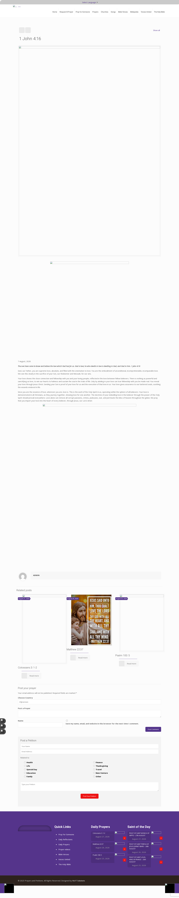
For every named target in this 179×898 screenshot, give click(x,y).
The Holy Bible (64, 864)
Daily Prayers (64, 844)
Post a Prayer (24, 708)
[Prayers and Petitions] (17, 10)
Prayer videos (64, 849)
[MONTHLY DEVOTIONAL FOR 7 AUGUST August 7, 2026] (172, 888)
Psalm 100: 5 (122, 655)
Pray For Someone (66, 834)
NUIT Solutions (78, 880)
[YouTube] (154, 880)
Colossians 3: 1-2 (27, 667)
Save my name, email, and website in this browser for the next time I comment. (102, 723)
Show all (156, 30)
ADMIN (36, 575)
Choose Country (25, 697)
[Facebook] (151, 880)
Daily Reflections (65, 839)
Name (20, 720)
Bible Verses (63, 854)
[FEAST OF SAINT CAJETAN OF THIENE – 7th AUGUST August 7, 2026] (7, 888)
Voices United (64, 859)
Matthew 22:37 (75, 649)
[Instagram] (157, 880)
